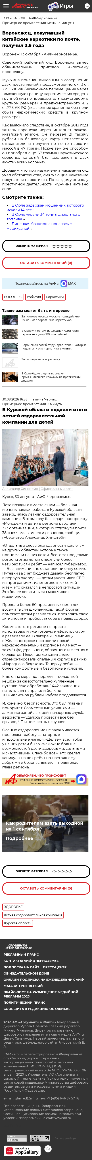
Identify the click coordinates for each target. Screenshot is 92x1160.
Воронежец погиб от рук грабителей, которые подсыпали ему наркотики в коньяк (53, 346)
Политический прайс (24, 1003)
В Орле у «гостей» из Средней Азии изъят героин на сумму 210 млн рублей (50, 332)
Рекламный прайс (21, 955)
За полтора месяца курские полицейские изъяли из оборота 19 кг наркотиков (50, 318)
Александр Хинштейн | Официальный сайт (37, 489)
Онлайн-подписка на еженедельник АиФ (44, 980)
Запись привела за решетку (40, 359)
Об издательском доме (26, 973)
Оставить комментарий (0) (46, 263)
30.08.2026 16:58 (14, 399)
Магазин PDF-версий (23, 986)
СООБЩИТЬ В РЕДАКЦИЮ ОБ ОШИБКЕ (37, 1009)
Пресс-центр (55, 967)
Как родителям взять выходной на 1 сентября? (44, 826)
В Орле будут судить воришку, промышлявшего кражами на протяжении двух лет (51, 377)
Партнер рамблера (65, 1138)
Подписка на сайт (21, 967)
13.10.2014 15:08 (13, 18)
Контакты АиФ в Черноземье (31, 961)
